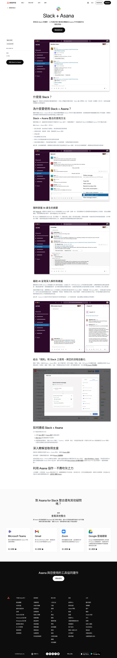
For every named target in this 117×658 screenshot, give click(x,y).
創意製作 (36, 608)
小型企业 (53, 602)
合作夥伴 (70, 633)
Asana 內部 (89, 614)
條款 (68, 653)
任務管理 (36, 633)
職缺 (87, 611)
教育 (52, 630)
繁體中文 (36, 653)
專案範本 (70, 624)
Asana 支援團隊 (58, 455)
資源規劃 (36, 624)
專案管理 (18, 630)
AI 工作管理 (19, 627)
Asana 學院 (71, 608)
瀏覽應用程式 (12, 7)
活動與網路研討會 (73, 621)
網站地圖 (70, 636)
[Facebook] (55, 654)
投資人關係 (89, 624)
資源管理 (18, 633)
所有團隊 (53, 642)
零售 (52, 624)
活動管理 (36, 602)
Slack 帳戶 (41, 435)
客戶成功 (70, 627)
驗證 (69, 611)
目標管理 (36, 611)
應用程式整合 (20, 624)
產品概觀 (18, 602)
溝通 (7, 53)
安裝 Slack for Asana (15, 62)
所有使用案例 (37, 636)
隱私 (71, 653)
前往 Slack (39, 438)
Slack (34, 101)
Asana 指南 (66, 452)
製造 (52, 633)
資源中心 (70, 618)
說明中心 (70, 602)
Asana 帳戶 (49, 435)
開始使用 (107, 2)
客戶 (87, 608)
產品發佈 (36, 621)
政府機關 (53, 627)
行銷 (52, 605)
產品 (22, 2)
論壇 (69, 614)
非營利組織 (54, 636)
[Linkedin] (50, 654)
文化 (87, 618)
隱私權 (88, 630)
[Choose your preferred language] (88, 2)
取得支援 (70, 605)
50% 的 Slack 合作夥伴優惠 (75, 460)
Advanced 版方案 (21, 618)
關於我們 (88, 602)
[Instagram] (52, 654)
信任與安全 (89, 627)
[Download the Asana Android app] (95, 653)
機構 (52, 639)
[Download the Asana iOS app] (85, 653)
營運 (52, 608)
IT (51, 611)
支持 (39, 2)
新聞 (87, 621)
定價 (45, 2)
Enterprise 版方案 (21, 621)
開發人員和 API (72, 630)
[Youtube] (58, 654)
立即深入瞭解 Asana (56, 474)
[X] (47, 654)
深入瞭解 (11, 549)
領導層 (88, 605)
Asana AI (38, 211)
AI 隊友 (8, 56)
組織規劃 (36, 618)
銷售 (52, 618)
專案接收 (36, 630)
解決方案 (30, 2)
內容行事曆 (37, 605)
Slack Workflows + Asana (92, 458)
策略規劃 (36, 627)
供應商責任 (89, 633)
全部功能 (18, 605)
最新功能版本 (20, 608)
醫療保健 (53, 621)
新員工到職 (37, 614)
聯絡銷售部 (99, 2)
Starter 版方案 (20, 614)
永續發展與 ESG (90, 636)
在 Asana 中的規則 (91, 365)
